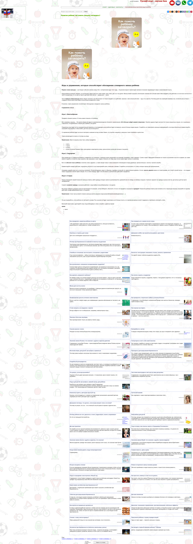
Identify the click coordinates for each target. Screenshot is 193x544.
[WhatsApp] (187, 12)
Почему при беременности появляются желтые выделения (88, 241)
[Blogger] (174, 12)
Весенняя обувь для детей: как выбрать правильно (85, 350)
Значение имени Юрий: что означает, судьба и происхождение (150, 440)
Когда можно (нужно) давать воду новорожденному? (86, 450)
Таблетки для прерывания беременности (82, 494)
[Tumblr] (183, 12)
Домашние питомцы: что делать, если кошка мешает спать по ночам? (91, 403)
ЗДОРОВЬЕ (111, 7)
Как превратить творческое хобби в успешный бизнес (147, 297)
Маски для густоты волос (77, 286)
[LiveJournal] (181, 12)
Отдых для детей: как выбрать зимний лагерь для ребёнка (87, 382)
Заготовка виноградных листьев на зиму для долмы (147, 372)
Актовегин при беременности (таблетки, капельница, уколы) (88, 527)
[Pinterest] (191, 12)
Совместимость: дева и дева (140, 450)
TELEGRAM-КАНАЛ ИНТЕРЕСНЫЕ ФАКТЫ (138, 7)
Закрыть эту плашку (100, 542)
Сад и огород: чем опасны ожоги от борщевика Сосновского (149, 426)
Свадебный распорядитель (78, 361)
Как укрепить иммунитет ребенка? (80, 275)
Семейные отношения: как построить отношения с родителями (89, 252)
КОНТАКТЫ (119, 7)
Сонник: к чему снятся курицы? (79, 517)
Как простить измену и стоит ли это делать (144, 475)
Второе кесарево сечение (77, 464)
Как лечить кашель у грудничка (140, 275)
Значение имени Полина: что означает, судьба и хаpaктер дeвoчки (90, 340)
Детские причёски (75, 426)
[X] (172, 12)
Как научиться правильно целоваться (81, 505)
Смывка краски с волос (77, 329)
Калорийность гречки (137, 329)
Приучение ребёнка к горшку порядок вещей (144, 517)
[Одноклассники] (170, 12)
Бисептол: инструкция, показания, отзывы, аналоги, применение (151, 252)
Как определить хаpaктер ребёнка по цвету (83, 221)
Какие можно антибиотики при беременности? (84, 485)
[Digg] (176, 12)
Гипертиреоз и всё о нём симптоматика (143, 340)
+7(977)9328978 (134, 1)
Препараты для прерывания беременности (144, 350)
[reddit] (179, 12)
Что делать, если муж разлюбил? (80, 372)
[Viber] (185, 12)
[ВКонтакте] (168, 12)
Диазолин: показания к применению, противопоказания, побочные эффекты (154, 505)
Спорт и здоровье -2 (80, 538)
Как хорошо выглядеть (138, 308)
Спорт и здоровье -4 (105, 538)
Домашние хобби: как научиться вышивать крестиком (147, 233)
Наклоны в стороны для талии (79, 233)
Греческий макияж (136, 392)
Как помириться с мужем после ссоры (143, 221)
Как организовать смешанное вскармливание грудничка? (87, 264)
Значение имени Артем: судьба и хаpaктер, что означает (87, 440)
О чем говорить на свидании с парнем (81, 308)
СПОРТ (105, 7)
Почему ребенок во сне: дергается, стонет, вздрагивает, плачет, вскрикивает (93, 414)
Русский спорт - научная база (154, 1)
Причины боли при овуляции (78, 317)
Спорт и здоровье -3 (92, 538)
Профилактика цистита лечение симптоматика (84, 297)
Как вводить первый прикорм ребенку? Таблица (146, 527)
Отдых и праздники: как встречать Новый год (83, 475)
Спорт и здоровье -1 (67, 538)
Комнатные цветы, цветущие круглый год (82, 392)
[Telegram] (189, 12)
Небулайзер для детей (138, 414)
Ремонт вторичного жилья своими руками (144, 464)
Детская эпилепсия (137, 494)
